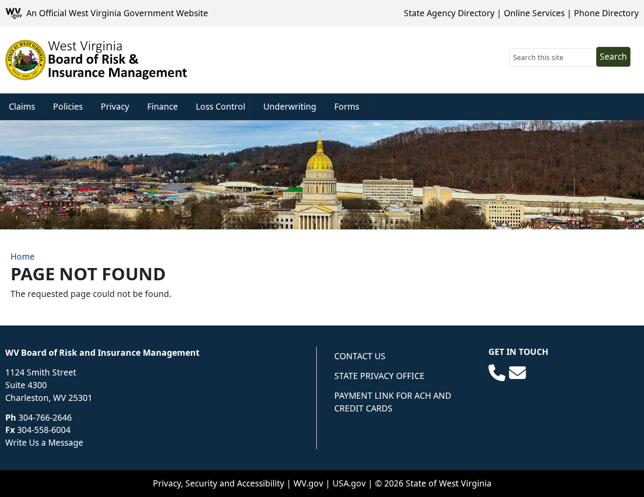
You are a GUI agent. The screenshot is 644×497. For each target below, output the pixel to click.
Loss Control (220, 106)
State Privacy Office (379, 376)
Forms (346, 106)
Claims (22, 106)
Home (23, 256)
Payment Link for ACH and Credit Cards (392, 402)
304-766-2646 (45, 417)
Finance (162, 106)
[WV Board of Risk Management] (96, 60)
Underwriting (289, 106)
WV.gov (308, 483)
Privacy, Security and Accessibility (218, 483)
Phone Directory (606, 13)
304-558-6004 (44, 430)
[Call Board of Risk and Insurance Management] (496, 373)
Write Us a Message (44, 442)
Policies (68, 106)
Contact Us (360, 356)
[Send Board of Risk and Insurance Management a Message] (517, 373)
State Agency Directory (449, 13)
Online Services (534, 13)
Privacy (115, 106)
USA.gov (349, 483)
